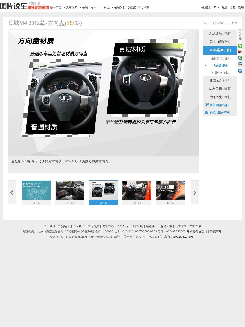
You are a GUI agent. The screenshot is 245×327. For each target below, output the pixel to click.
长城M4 (119, 7)
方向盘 (220, 65)
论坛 (241, 7)
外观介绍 (220, 33)
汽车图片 (72, 7)
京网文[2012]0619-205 (179, 236)
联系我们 (78, 226)
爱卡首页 (55, 7)
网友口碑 (220, 88)
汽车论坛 (137, 226)
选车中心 (108, 226)
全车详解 (219, 105)
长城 (107, 7)
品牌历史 (220, 97)
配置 (225, 7)
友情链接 (93, 226)
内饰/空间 (220, 50)
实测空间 (220, 72)
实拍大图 (220, 112)
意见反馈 (166, 226)
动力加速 (220, 42)
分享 (240, 38)
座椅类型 (220, 58)
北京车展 (181, 226)
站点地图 (151, 226)
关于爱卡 (49, 226)
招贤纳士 (64, 226)
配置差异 (220, 80)
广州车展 (195, 226)
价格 (216, 7)
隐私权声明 (213, 231)
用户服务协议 (195, 231)
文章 (233, 7)
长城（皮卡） (90, 7)
